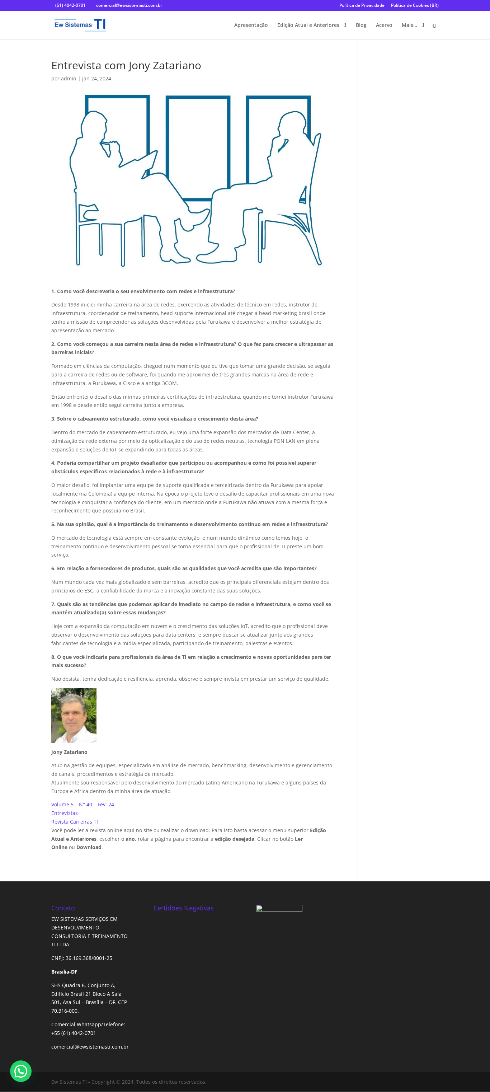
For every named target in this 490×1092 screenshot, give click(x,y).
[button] (21, 1071)
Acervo (384, 25)
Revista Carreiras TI (74, 821)
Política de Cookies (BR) (415, 5)
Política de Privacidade (362, 5)
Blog (361, 25)
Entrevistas (64, 813)
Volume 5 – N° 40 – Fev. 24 (82, 804)
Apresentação (251, 25)
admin (68, 78)
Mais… (409, 25)
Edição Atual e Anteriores (308, 25)
